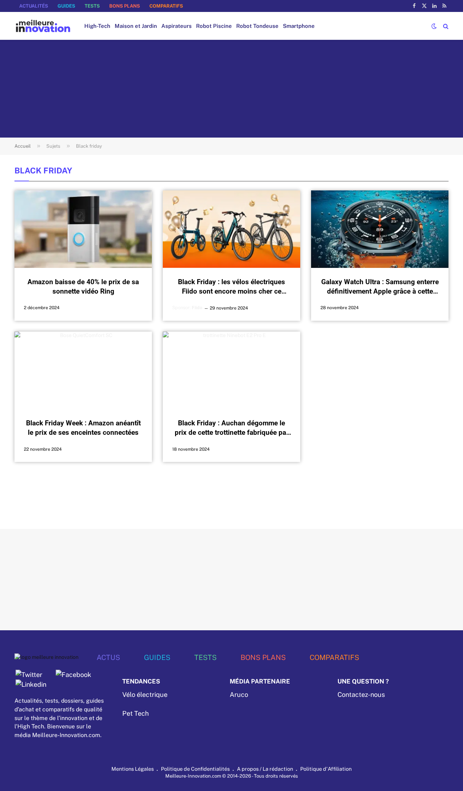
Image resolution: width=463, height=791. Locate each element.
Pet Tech (135, 713)
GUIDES (66, 6)
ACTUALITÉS (33, 6)
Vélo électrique (144, 694)
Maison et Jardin (136, 26)
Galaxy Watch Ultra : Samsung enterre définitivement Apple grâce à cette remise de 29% (380, 287)
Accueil (22, 146)
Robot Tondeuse (257, 26)
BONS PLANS (124, 6)
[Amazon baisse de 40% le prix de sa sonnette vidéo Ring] (83, 229)
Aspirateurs (176, 26)
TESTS (92, 6)
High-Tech (97, 26)
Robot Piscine (214, 26)
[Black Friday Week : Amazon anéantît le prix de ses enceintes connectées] (83, 370)
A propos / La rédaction (265, 769)
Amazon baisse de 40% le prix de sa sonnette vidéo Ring (83, 286)
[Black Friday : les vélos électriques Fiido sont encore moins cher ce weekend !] (231, 229)
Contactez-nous (361, 694)
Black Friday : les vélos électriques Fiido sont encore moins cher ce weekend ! (231, 287)
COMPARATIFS (166, 6)
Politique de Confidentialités (195, 769)
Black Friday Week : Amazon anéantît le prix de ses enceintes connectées (83, 428)
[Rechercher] (445, 26)
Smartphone (299, 26)
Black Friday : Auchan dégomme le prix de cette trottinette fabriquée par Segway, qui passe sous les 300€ (232, 428)
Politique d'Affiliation (326, 769)
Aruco (239, 694)
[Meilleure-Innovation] (43, 26)
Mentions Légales (132, 769)
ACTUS (108, 657)
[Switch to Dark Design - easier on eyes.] (434, 26)
